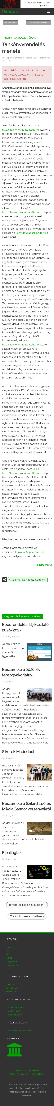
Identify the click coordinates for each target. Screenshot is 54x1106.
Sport (9, 954)
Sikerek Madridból (18, 751)
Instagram (12, 988)
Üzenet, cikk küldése (16, 1008)
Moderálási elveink (15, 1015)
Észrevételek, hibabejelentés (19, 1031)
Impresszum (20, 1070)
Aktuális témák (25, 37)
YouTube (12, 992)
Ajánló (9, 958)
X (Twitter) (11, 984)
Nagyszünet (12, 961)
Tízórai (7, 37)
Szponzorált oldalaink (38, 23)
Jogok (12, 1074)
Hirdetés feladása (14, 1011)
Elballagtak (12, 852)
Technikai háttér (37, 1074)
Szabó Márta (44, 564)
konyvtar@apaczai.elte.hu (31, 232)
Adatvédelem (23, 1074)
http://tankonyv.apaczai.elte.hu (20, 129)
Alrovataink (10, 23)
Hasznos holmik (14, 965)
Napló (9, 968)
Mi (8, 951)
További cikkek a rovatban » (27, 916)
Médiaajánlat (33, 1070)
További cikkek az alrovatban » (27, 904)
